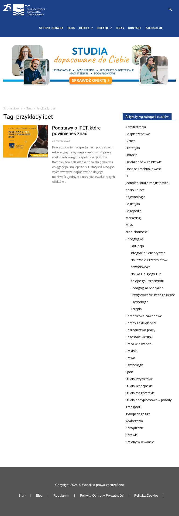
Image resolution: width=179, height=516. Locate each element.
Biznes (130, 141)
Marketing (133, 218)
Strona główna (51, 28)
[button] (170, 9)
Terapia (136, 309)
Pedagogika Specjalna (146, 288)
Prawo (130, 358)
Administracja (135, 127)
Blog (71, 28)
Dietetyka (132, 148)
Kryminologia (135, 197)
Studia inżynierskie (139, 379)
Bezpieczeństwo (137, 134)
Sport (129, 372)
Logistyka (132, 204)
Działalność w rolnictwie (143, 162)
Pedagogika (134, 239)
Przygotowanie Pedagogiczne (152, 295)
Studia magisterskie (140, 393)
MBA (129, 225)
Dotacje (131, 155)
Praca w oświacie (138, 344)
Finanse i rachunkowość (143, 169)
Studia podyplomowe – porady (148, 400)
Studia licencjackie (139, 386)
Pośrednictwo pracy (140, 330)
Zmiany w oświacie (139, 442)
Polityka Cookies (146, 495)
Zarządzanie (134, 428)
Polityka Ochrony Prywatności (102, 495)
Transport (132, 407)
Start (21, 495)
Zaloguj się (153, 28)
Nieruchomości (136, 232)
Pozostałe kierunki (139, 337)
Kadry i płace (135, 190)
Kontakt (134, 28)
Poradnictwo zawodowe (143, 316)
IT (126, 176)
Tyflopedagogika (138, 414)
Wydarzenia (134, 421)
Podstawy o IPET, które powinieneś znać (76, 130)
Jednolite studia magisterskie (147, 183)
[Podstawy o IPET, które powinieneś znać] (25, 141)
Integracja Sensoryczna (147, 253)
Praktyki (131, 351)
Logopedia (133, 211)
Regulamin (61, 495)
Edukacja (137, 246)
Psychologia (139, 302)
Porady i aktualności (140, 323)
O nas (120, 28)
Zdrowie (131, 435)
